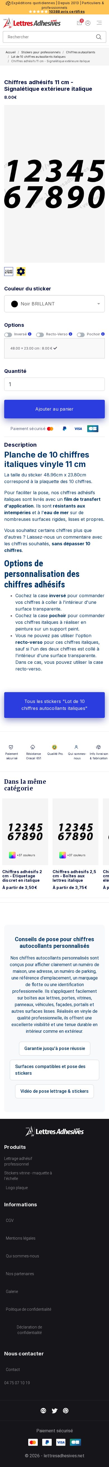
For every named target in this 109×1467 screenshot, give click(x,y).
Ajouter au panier (54, 409)
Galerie (12, 1291)
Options (14, 325)
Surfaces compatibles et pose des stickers (50, 1070)
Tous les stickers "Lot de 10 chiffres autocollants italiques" (54, 705)
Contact (13, 1369)
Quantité (15, 371)
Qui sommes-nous (22, 1256)
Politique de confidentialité (28, 1309)
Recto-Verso (57, 334)
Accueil (11, 52)
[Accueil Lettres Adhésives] (32, 22)
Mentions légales (20, 1238)
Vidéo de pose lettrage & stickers (54, 1091)
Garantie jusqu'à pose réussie (54, 1048)
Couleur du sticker (27, 289)
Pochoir (94, 334)
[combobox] (54, 303)
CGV (10, 1220)
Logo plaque (17, 1187)
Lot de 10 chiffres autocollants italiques (38, 56)
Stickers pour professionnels (40, 52)
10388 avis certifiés (67, 11)
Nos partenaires (20, 1274)
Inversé (21, 334)
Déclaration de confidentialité (29, 1330)
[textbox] (54, 304)
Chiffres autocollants (80, 52)
